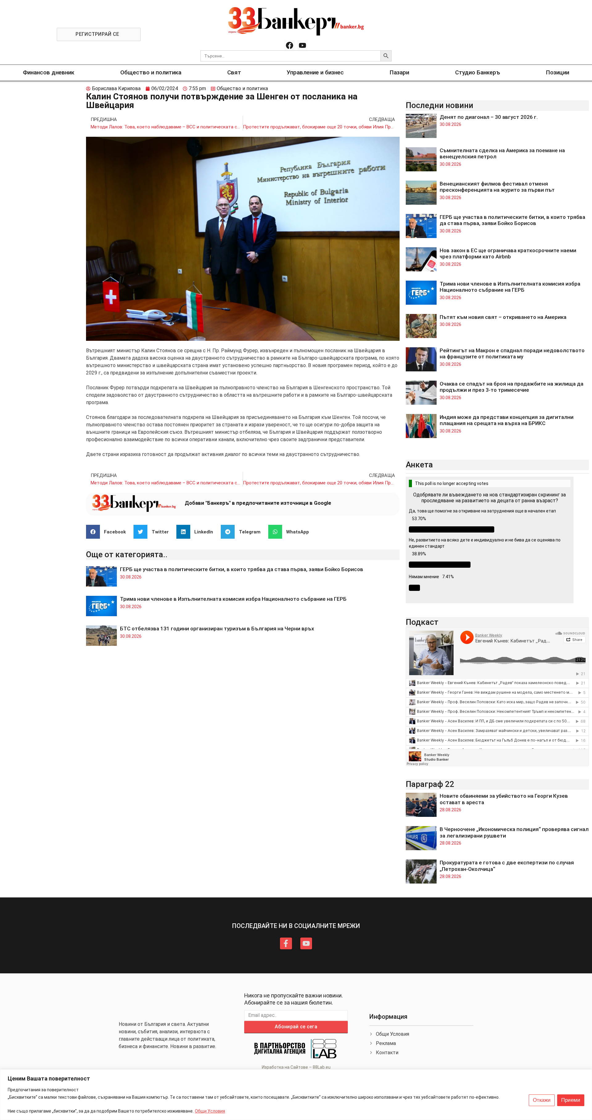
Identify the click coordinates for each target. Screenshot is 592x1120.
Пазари (399, 72)
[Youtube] (302, 45)
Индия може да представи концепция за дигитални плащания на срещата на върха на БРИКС (507, 420)
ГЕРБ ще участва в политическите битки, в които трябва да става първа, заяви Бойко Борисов (241, 569)
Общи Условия (210, 1111)
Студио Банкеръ (477, 72)
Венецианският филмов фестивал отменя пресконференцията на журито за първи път (497, 187)
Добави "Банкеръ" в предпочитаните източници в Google (258, 503)
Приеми (570, 1100)
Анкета (419, 464)
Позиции (557, 72)
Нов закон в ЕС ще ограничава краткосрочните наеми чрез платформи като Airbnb (508, 253)
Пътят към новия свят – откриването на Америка (503, 317)
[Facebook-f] (286, 943)
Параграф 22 (430, 784)
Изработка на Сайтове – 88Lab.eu (296, 1067)
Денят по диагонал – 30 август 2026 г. (489, 117)
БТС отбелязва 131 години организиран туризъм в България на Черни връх (217, 628)
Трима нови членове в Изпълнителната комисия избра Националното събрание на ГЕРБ (233, 599)
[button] (108, 532)
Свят (234, 72)
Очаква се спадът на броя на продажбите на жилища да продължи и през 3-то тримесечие (511, 387)
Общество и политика (150, 72)
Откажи (542, 1100)
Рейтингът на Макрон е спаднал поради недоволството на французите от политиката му (512, 353)
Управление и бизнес (315, 72)
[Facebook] (289, 45)
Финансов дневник (48, 72)
